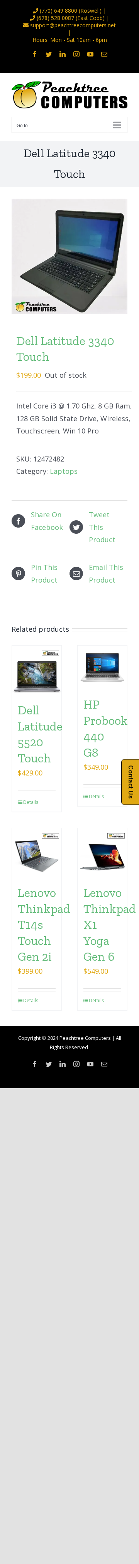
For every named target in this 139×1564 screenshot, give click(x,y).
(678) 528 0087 (55, 18)
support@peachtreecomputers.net (73, 25)
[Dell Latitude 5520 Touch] (36, 670)
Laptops (64, 471)
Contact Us (130, 782)
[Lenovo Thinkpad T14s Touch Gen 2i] (36, 852)
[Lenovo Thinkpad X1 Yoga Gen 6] (102, 852)
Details (29, 802)
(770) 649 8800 (58, 10)
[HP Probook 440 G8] (102, 667)
